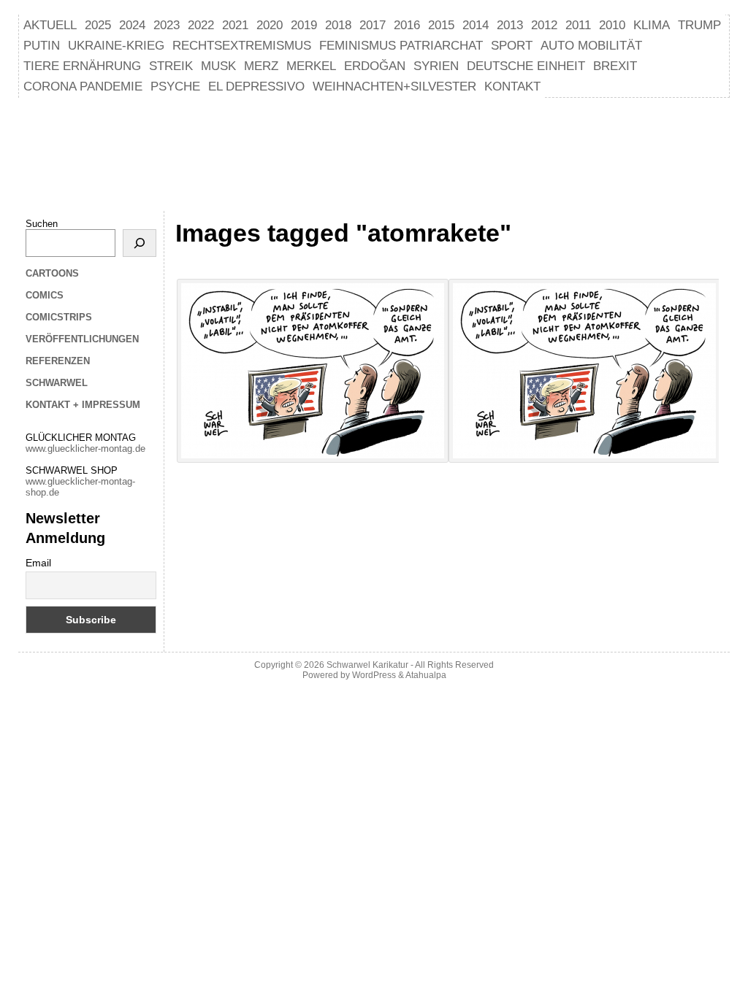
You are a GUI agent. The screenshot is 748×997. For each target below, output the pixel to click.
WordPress (374, 675)
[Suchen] (139, 243)
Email (38, 563)
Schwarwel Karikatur (367, 665)
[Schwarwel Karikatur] (374, 152)
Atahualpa (425, 675)
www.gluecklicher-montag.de (85, 448)
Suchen (42, 223)
